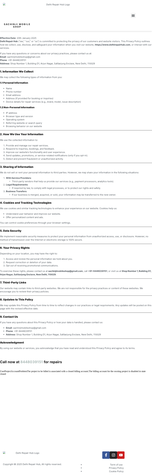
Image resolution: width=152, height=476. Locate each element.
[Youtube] (121, 455)
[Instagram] (113, 455)
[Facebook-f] (106, 455)
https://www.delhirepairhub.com (112, 44)
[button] (133, 15)
